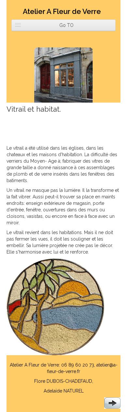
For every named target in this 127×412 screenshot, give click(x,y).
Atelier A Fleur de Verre (62, 11)
